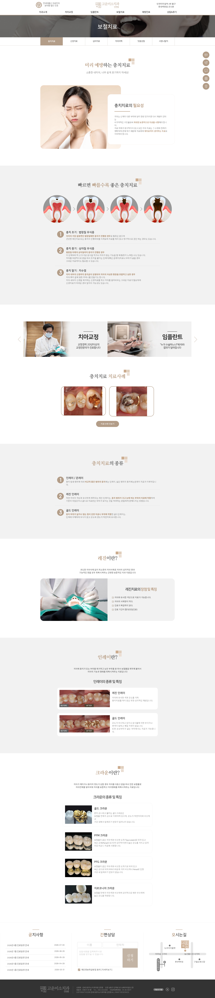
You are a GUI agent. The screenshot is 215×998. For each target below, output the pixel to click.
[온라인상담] (206, 70)
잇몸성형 (141, 41)
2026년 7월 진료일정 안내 (18, 951)
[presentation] (19, 339)
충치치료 (51, 41)
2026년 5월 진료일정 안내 (18, 963)
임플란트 (95, 12)
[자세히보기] (106, 969)
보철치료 (120, 12)
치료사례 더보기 (107, 424)
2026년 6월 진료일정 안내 (18, 957)
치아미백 (118, 41)
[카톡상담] (206, 55)
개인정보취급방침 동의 (96, 969)
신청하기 (130, 958)
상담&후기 (172, 12)
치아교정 (69, 12)
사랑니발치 (163, 41)
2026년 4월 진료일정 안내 (18, 970)
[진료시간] (206, 78)
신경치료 (73, 41)
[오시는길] (206, 86)
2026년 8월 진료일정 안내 (18, 945)
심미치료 (96, 41)
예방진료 (146, 12)
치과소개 (43, 12)
